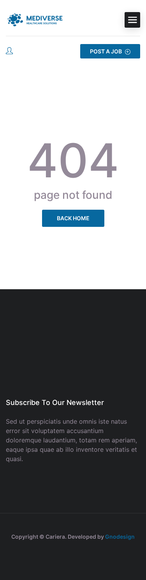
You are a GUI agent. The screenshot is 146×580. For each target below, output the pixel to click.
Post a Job (106, 51)
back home (73, 218)
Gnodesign (120, 536)
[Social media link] (73, 555)
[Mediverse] (35, 20)
